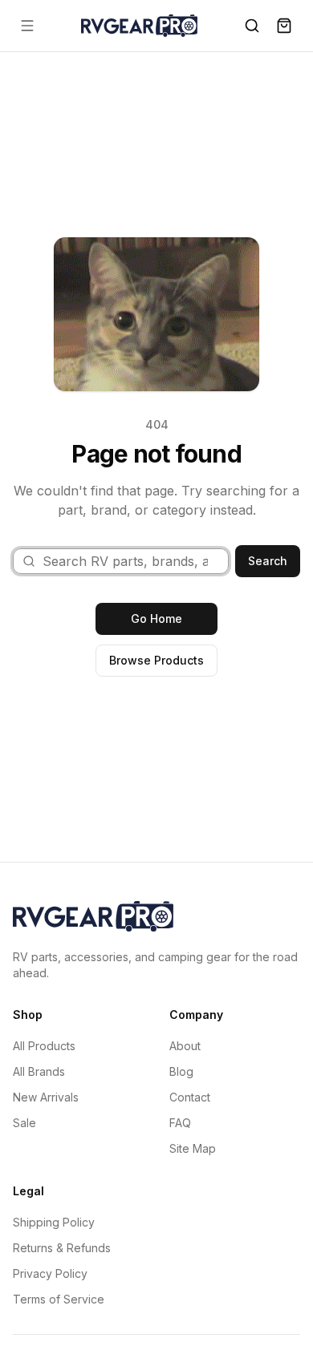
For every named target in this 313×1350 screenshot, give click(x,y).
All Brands (39, 1071)
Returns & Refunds (62, 1248)
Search (267, 561)
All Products (44, 1046)
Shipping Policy (54, 1222)
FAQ (180, 1123)
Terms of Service (58, 1299)
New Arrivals (46, 1097)
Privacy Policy (50, 1273)
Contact (189, 1097)
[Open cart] (284, 26)
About (185, 1046)
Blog (181, 1071)
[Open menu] (27, 25)
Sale (24, 1123)
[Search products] (252, 26)
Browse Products (156, 660)
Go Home (156, 618)
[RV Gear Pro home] (139, 25)
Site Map (192, 1148)
